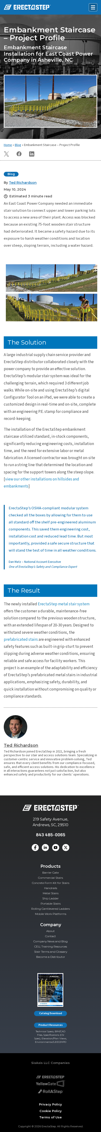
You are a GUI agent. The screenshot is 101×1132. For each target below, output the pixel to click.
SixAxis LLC (40, 1063)
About (50, 931)
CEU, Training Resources (50, 946)
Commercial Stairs (50, 877)
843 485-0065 (50, 834)
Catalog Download (50, 1013)
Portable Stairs (51, 903)
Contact (50, 936)
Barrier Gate (50, 872)
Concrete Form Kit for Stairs (50, 883)
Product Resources (51, 1025)
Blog (18, 145)
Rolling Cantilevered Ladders (50, 908)
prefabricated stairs (21, 639)
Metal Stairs (50, 893)
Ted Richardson (21, 745)
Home (8, 145)
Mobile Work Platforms (50, 914)
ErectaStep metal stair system (63, 604)
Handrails (50, 888)
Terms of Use (50, 1117)
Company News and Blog (50, 941)
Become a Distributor (50, 957)
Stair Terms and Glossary (50, 951)
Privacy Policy (50, 1104)
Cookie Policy (50, 1111)
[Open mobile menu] (93, 7)
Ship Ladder (50, 898)
